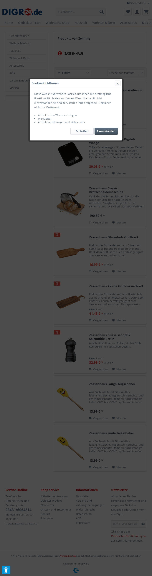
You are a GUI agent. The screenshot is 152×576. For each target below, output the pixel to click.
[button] (6, 570)
